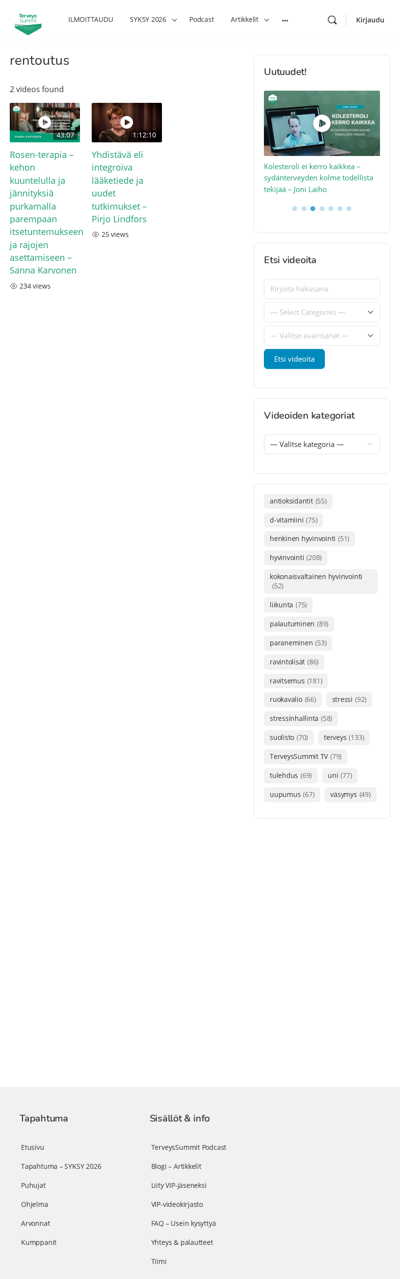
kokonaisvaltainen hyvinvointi (316, 581)
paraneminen (298, 642)
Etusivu (32, 1147)
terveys (344, 737)
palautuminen (299, 623)
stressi (349, 699)
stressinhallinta (301, 718)
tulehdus (291, 775)
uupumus (292, 794)
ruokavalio (293, 699)
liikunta (288, 604)
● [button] (295, 207)
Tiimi (159, 1261)
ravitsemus (296, 680)
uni (340, 775)
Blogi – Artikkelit (176, 1166)
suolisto (289, 737)
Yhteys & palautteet (182, 1242)
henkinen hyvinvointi (309, 538)
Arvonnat (35, 1223)
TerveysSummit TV (305, 756)
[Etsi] (332, 20)
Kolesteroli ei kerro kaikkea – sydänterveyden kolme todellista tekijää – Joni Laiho (318, 177)
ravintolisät (294, 661)
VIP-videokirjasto (177, 1204)
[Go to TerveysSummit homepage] (28, 19)
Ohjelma (34, 1204)
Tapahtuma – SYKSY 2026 (61, 1166)
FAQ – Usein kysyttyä (183, 1223)
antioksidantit (298, 500)
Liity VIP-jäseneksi (179, 1185)
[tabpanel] (322, 143)
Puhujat (33, 1185)
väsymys (350, 794)
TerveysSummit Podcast (189, 1147)
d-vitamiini (293, 519)
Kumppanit (39, 1242)
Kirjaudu (370, 19)
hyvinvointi (295, 557)
